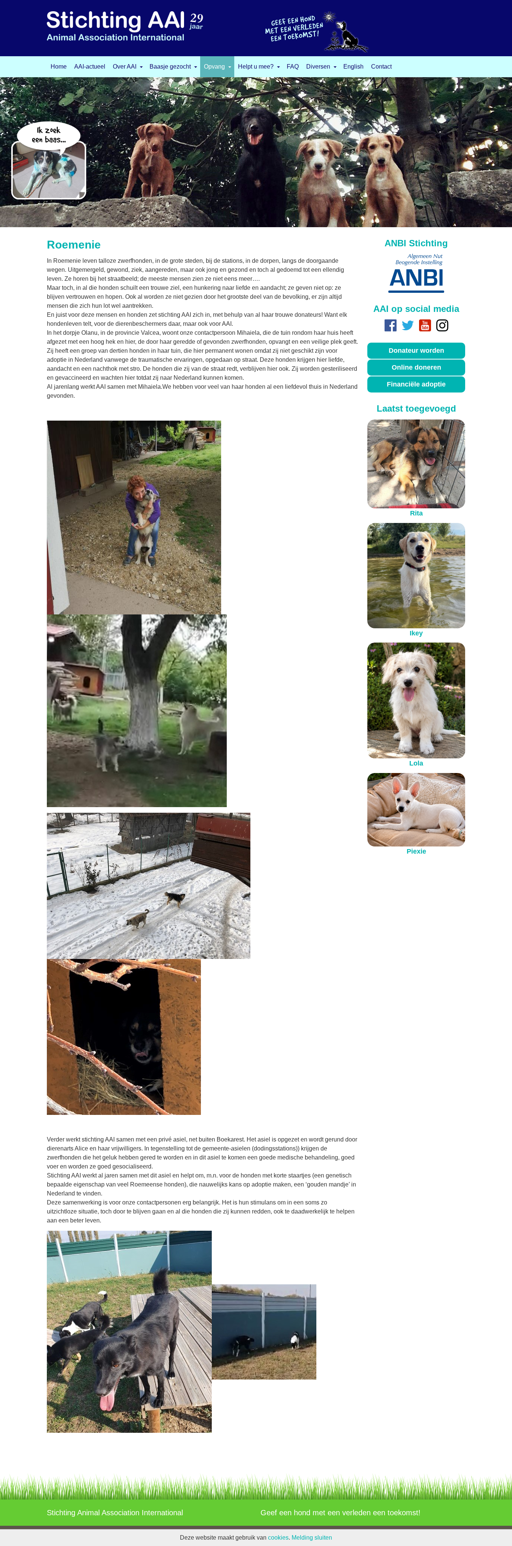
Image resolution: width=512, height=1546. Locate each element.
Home (59, 67)
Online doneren (416, 367)
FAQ (293, 67)
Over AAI (124, 67)
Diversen (318, 67)
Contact (381, 67)
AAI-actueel (89, 67)
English (353, 67)
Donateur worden (416, 350)
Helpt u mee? (256, 67)
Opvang (214, 67)
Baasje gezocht (170, 67)
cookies (278, 1537)
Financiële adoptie (416, 384)
